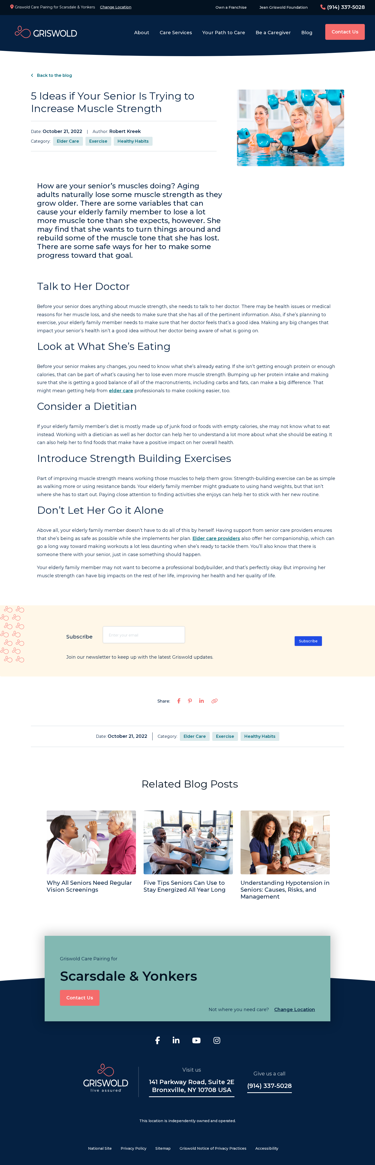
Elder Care (68, 141)
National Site (100, 1148)
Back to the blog (54, 75)
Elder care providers (216, 538)
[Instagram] (217, 1041)
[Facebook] (157, 1041)
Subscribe (308, 641)
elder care (121, 391)
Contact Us (345, 32)
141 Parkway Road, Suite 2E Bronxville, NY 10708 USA (191, 1086)
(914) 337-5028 (345, 7)
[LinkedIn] (176, 1041)
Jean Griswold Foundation (283, 7)
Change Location (115, 7)
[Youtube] (196, 1041)
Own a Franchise (231, 7)
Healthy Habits (133, 141)
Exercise (98, 141)
